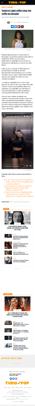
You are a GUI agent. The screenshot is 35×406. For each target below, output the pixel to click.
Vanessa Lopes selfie (24, 202)
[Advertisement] (17, 279)
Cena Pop (29, 387)
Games (9, 387)
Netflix (5, 387)
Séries (25, 387)
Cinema (17, 387)
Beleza (11, 202)
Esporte (13, 387)
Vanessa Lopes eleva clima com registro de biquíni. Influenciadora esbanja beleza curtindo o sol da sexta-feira (19, 188)
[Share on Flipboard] (19, 26)
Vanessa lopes (16, 202)
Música (21, 387)
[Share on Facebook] (12, 26)
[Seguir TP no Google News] (17, 373)
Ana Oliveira (15, 22)
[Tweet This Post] (15, 26)
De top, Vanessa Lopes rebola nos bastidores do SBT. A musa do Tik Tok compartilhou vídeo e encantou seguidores (19, 182)
